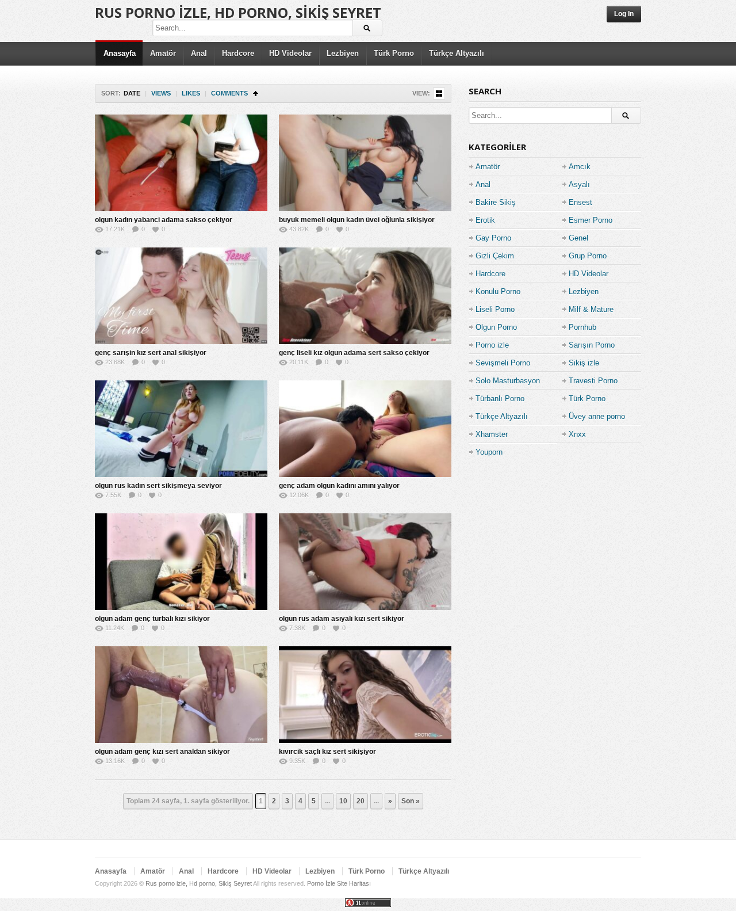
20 (360, 801)
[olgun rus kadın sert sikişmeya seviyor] (181, 429)
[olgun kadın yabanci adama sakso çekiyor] (181, 163)
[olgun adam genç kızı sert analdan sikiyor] (181, 695)
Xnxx (577, 434)
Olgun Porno (496, 327)
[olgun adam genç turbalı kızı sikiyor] (181, 562)
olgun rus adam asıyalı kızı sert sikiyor (341, 619)
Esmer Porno (590, 220)
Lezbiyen (343, 53)
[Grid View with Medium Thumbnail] (439, 93)
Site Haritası (354, 883)
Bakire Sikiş (496, 202)
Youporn (489, 452)
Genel (578, 238)
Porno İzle (321, 883)
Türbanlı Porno (500, 398)
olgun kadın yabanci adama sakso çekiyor (163, 220)
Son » (410, 801)
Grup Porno (588, 255)
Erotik (485, 220)
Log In (624, 14)
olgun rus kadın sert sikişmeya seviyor (158, 486)
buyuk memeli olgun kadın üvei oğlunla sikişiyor (357, 220)
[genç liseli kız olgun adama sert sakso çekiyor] (365, 296)
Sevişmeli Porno (503, 363)
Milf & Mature (591, 309)
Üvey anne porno (597, 416)
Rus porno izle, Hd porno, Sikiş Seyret (238, 12)
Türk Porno (394, 53)
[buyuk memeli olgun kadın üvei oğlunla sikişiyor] (365, 163)
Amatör (163, 53)
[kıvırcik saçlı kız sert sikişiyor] (365, 695)
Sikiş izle (584, 363)
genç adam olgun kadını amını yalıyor (339, 486)
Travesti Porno (593, 380)
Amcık (580, 166)
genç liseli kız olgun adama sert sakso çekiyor (354, 353)
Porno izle (492, 345)
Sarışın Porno (592, 345)
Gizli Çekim (495, 255)
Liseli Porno (495, 309)
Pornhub (582, 327)
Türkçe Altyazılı (456, 53)
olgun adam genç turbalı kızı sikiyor (152, 619)
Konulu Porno (498, 291)
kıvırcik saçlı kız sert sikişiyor (327, 752)
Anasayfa (119, 53)
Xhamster (492, 434)
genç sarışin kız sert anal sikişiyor (150, 353)
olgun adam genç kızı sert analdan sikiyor (162, 752)
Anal (199, 53)
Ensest (580, 202)
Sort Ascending (255, 93)
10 (343, 801)
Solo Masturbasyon (508, 380)
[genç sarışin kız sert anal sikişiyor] (181, 296)
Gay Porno (493, 238)
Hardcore (238, 53)
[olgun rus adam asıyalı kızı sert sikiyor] (365, 562)
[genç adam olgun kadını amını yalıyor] (365, 429)
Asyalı (579, 184)
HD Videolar (290, 53)
